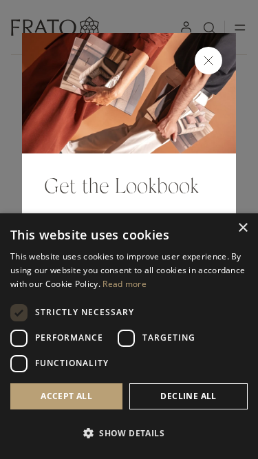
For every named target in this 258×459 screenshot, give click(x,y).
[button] (129, 433)
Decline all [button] (188, 396)
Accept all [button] (66, 396)
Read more (125, 284)
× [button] (242, 228)
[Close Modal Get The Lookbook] (208, 60)
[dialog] (129, 336)
